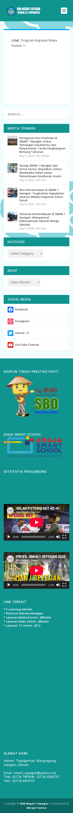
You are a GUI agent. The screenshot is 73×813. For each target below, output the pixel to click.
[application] (36, 522)
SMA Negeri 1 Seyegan (34, 803)
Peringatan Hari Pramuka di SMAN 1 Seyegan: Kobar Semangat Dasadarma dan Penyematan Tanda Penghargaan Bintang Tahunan (42, 145)
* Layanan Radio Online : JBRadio (26, 621)
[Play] (9, 537)
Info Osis (41, 180)
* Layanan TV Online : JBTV (22, 625)
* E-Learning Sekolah (18, 609)
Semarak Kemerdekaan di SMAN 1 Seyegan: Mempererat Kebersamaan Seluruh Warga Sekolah (42, 219)
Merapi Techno (36, 808)
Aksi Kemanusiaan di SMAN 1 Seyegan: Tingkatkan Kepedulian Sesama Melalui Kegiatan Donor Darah (41, 195)
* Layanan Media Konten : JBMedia (27, 617)
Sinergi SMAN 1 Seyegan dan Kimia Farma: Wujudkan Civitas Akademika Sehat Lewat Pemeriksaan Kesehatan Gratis (40, 171)
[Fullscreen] (64, 537)
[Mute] (58, 537)
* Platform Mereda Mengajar (23, 613)
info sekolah (42, 156)
